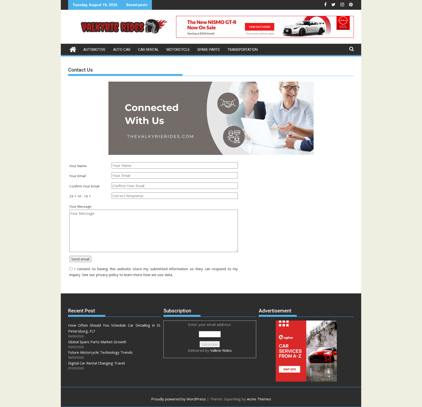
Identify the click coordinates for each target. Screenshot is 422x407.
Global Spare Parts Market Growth (97, 341)
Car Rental (148, 49)
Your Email (77, 176)
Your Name (78, 166)
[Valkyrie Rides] (72, 49)
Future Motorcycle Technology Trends (100, 352)
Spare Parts (208, 49)
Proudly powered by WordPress (178, 398)
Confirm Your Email (84, 186)
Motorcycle (178, 49)
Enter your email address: (210, 337)
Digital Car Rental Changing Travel (96, 363)
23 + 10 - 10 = (80, 196)
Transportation (242, 49)
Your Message (80, 206)
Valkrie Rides (221, 350)
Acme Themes (259, 398)
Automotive (94, 49)
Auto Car (121, 49)
